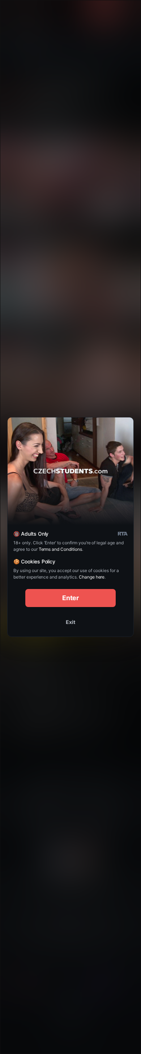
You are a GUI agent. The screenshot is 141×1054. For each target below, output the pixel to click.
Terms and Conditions (60, 549)
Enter (70, 598)
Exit (70, 622)
